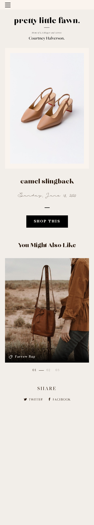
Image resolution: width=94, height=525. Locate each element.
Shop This (47, 221)
